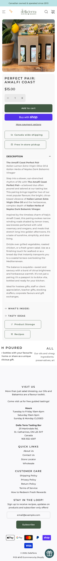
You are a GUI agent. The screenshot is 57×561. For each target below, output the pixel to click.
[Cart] (53, 11)
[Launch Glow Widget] (49, 553)
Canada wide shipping (28, 134)
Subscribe (28, 524)
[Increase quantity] (22, 98)
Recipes (19, 334)
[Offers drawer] (11, 11)
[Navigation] (4, 12)
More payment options (28, 124)
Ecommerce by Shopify (33, 557)
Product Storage (24, 324)
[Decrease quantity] (8, 98)
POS (15, 557)
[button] (28, 156)
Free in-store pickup (27, 144)
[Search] (46, 11)
